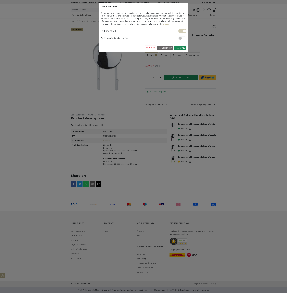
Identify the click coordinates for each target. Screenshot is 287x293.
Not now (150, 47)
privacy (166, 24)
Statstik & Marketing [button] (116, 38)
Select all (180, 48)
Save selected (165, 48)
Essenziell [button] (110, 31)
